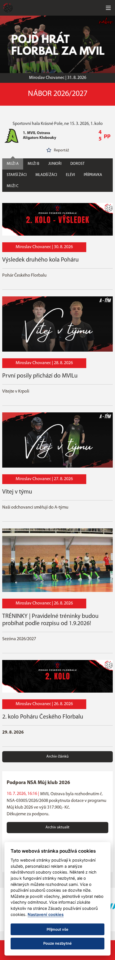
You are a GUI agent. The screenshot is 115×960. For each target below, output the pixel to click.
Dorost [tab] (77, 164)
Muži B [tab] (33, 164)
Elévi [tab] (70, 175)
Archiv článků (57, 757)
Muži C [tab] (12, 186)
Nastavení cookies (46, 914)
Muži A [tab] (13, 164)
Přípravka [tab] (93, 175)
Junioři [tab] (54, 164)
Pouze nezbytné (57, 943)
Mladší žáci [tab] (46, 175)
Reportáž (61, 150)
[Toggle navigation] (108, 7)
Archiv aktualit (57, 827)
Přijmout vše (57, 929)
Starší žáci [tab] (17, 175)
